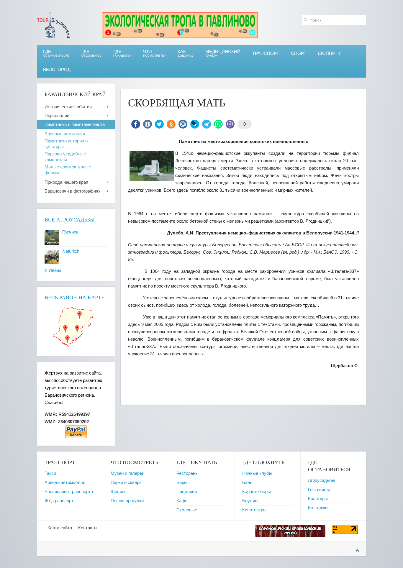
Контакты (87, 527)
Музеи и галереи (127, 473)
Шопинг (118, 491)
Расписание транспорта (69, 491)
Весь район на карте (74, 298)
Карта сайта (59, 527)
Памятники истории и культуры (66, 143)
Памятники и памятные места (75, 124)
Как (186, 53)
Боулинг (250, 500)
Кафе (181, 500)
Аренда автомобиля (65, 482)
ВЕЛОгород (57, 69)
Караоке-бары (256, 491)
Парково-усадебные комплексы (65, 156)
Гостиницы (319, 489)
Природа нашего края (66, 182)
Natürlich (70, 251)
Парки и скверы (126, 482)
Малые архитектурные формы (68, 169)
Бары (181, 482)
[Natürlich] (52, 256)
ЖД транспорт (59, 500)
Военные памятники (65, 133)
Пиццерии (186, 491)
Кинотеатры (254, 509)
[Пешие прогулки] (180, 24)
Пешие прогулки (127, 500)
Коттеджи (317, 507)
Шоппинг (329, 53)
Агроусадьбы (321, 480)
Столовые (186, 509)
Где (56, 53)
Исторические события (68, 106)
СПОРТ (298, 53)
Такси (50, 473)
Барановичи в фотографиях (73, 190)
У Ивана (53, 270)
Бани (247, 482)
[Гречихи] (52, 237)
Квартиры (318, 498)
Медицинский (222, 53)
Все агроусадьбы (70, 220)
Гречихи (70, 231)
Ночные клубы (257, 473)
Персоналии (57, 115)
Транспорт (265, 53)
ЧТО (154, 53)
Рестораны (187, 473)
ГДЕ (91, 53)
